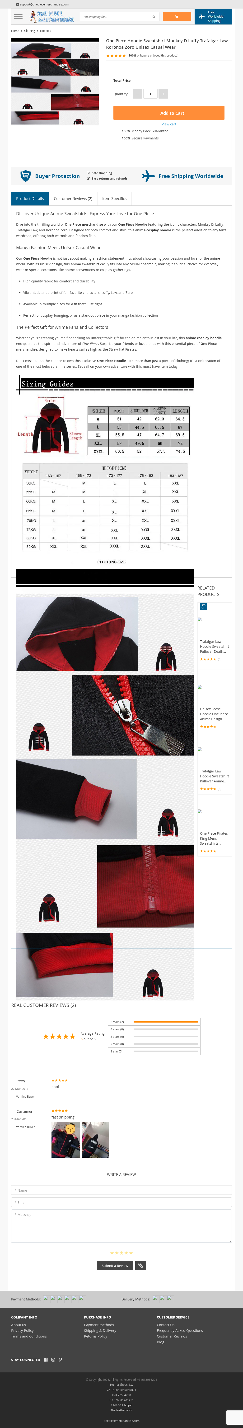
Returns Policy (95, 1336)
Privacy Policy (22, 1330)
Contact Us (165, 1324)
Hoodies (45, 31)
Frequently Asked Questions (180, 1330)
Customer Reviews (172, 1336)
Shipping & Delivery (100, 1330)
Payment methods (99, 1324)
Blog (160, 1341)
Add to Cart (171, 113)
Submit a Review (115, 1265)
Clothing (29, 31)
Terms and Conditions (29, 1336)
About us (18, 1324)
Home (15, 31)
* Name (21, 1190)
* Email (20, 1202)
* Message (23, 1214)
